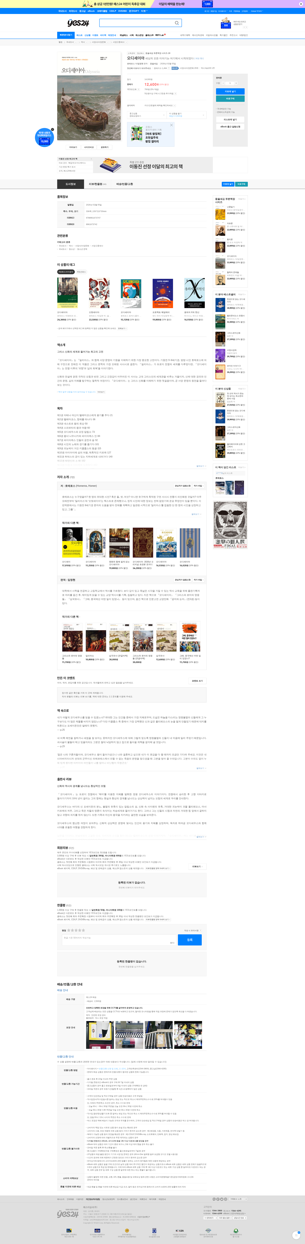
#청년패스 (81, 272)
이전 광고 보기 (244, 27)
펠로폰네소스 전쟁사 (236, 316)
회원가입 (213, 11)
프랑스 (150, 134)
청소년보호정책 (108, 1199)
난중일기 (231, 207)
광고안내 (133, 1199)
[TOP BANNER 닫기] (301, 4)
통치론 (230, 239)
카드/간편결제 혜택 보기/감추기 (174, 105)
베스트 (80, 35)
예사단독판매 (198, 35)
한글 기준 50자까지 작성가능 (77, 938)
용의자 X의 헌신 (191, 312)
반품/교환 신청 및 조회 (108, 1069)
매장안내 (112, 35)
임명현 (140, 64)
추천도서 (233, 35)
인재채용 (70, 1199)
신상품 (88, 35)
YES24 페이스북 (218, 1199)
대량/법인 (243, 35)
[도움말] (138, 89)
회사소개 (60, 1199)
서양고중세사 (118, 42)
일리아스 (90, 656)
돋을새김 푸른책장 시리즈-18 (158, 53)
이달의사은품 (212, 35)
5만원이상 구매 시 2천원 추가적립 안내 (175, 93)
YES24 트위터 (221, 1199)
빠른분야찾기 (66, 35)
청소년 (72, 249)
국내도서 (70, 42)
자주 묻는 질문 (225, 1218)
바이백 (103, 35)
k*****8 (220, 473)
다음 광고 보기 (246, 27)
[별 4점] (72, 930)
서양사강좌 (232, 350)
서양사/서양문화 (99, 42)
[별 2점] (68, 930)
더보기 (240, 199)
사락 (132, 35)
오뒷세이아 (94, 312)
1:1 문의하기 (210, 1218)
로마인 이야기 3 (234, 366)
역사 (83, 42)
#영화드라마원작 (66, 272)
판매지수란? (168, 68)
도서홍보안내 (122, 1199)
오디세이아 (232, 256)
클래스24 (149, 35)
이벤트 (95, 35)
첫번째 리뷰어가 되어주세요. (139, 68)
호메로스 (131, 64)
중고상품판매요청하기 (134, 114)
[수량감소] (223, 83)
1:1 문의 (122, 1069)
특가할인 (224, 35)
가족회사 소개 (238, 1199)
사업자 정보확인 (143, 1217)
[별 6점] (75, 930)
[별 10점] (83, 930)
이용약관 (79, 1199)
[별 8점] (79, 930)
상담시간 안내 (240, 1218)
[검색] (177, 23)
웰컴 (60, 42)
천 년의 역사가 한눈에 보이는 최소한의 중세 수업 (235, 396)
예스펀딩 (139, 35)
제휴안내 (143, 1199)
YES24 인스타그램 (225, 1199)
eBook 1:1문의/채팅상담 (233, 1213)
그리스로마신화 (233, 333)
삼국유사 (160, 656)
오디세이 (66, 562)
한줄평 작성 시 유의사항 (200, 930)
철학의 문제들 (233, 272)
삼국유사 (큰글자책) (118, 656)
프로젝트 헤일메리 (161, 312)
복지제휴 (152, 1199)
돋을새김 (154, 64)
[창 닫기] (170, 125)
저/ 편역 (137, 64)
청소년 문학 (82, 249)
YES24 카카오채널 (214, 1199)
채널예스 (124, 35)
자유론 (230, 223)
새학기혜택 (185, 35)
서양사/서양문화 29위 (189, 68)
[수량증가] (236, 83)
